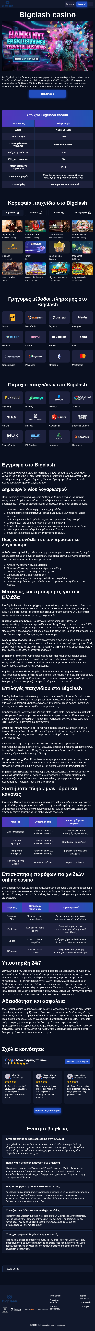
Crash (57, 213)
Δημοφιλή (10, 213)
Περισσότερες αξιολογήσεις (47, 1110)
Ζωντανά (34, 213)
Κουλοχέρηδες (80, 213)
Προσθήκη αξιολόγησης (77, 1062)
